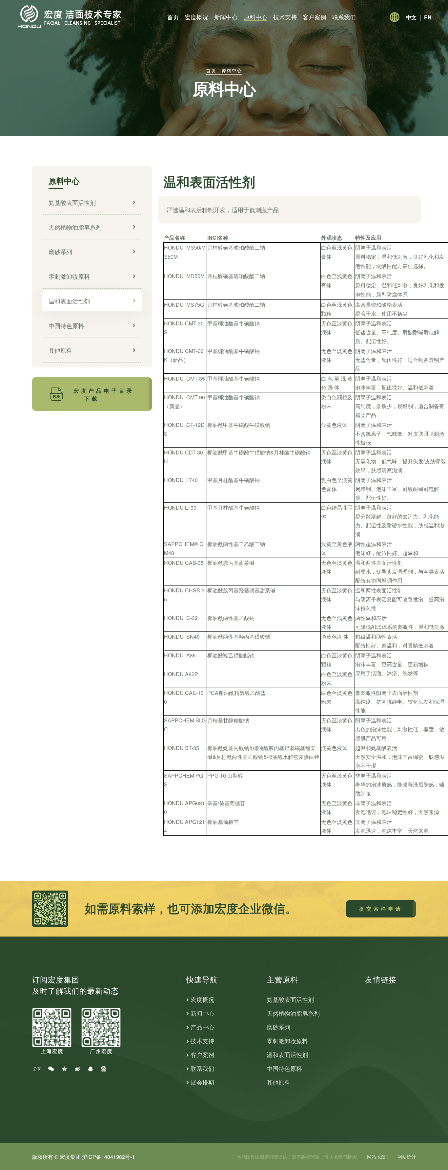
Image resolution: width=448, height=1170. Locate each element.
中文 (411, 17)
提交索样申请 (381, 908)
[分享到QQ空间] (64, 1069)
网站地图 (376, 1156)
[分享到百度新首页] (104, 1069)
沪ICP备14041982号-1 (108, 1156)
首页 (173, 16)
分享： (38, 1068)
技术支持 (285, 16)
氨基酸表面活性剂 (72, 202)
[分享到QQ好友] (90, 1069)
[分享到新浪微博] (77, 1069)
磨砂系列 (60, 251)
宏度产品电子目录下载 (103, 394)
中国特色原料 (66, 325)
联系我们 (344, 16)
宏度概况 (196, 16)
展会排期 (202, 1082)
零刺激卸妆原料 (69, 276)
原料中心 (255, 16)
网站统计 (406, 1156)
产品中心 (202, 1027)
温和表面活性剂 (69, 301)
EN (428, 17)
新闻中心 (226, 16)
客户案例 (314, 16)
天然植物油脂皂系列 (75, 227)
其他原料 (60, 350)
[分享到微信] (51, 1069)
